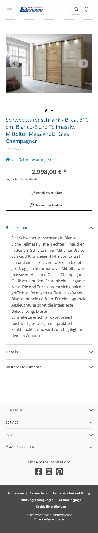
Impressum (16, 493)
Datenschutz (38, 493)
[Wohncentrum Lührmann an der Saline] (31, 9)
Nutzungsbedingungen (37, 500)
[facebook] (38, 471)
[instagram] (49, 471)
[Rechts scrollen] (83, 63)
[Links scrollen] (14, 63)
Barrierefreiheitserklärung (71, 493)
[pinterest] (59, 471)
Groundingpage (70, 500)
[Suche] (76, 9)
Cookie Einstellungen (51, 506)
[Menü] (9, 9)
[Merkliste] (86, 9)
